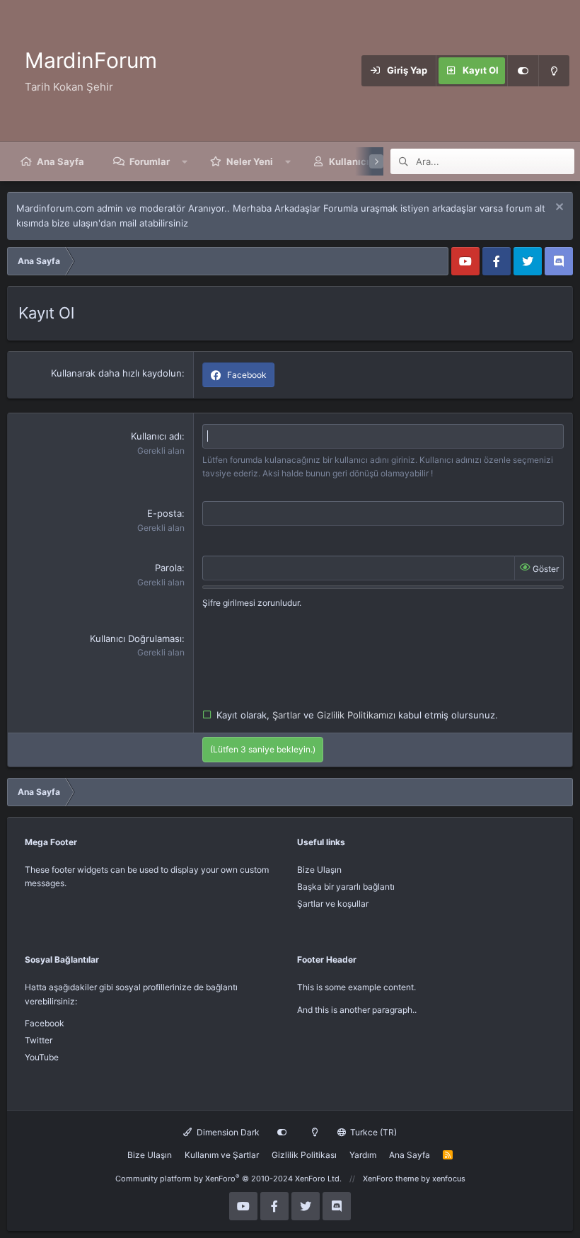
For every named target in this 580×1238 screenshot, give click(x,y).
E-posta (164, 513)
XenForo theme (391, 1178)
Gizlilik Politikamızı (357, 715)
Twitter (38, 1040)
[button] (185, 161)
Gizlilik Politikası (304, 1155)
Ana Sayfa (60, 161)
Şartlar (287, 715)
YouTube (42, 1057)
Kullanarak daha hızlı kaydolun (116, 373)
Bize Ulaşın (319, 869)
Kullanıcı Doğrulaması (136, 638)
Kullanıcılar (355, 161)
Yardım (362, 1155)
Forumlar (149, 161)
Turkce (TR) (372, 1132)
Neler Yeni (249, 161)
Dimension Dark (227, 1132)
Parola (168, 567)
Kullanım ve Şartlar (222, 1155)
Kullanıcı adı (156, 436)
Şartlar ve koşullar (333, 903)
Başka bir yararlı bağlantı (346, 886)
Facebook (44, 1023)
